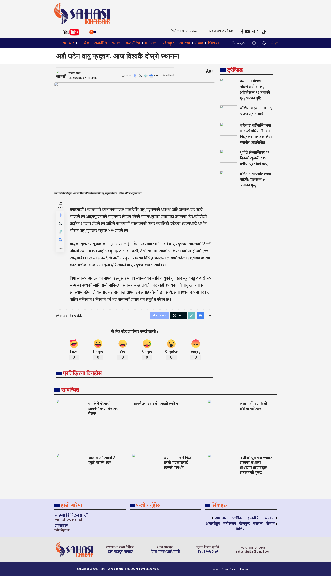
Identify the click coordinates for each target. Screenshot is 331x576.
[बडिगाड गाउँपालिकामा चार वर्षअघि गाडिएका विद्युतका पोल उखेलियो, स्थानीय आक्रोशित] (228, 129)
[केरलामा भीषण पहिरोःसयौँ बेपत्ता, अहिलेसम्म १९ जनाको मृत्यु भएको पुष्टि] (228, 84)
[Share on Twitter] (140, 75)
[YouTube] (247, 31)
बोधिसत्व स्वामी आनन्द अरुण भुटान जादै (256, 111)
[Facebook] (242, 31)
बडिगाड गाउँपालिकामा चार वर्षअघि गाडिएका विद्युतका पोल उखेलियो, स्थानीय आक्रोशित (256, 134)
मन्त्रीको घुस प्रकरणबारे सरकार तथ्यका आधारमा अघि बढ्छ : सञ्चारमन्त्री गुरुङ (256, 465)
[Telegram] (253, 31)
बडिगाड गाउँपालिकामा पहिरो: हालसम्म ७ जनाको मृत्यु (255, 179)
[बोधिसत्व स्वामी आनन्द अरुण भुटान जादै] (228, 111)
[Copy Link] (145, 75)
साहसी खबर (74, 73)
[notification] (264, 43)
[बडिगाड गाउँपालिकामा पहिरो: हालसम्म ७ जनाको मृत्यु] (228, 177)
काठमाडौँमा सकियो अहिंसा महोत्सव (253, 406)
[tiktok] (264, 32)
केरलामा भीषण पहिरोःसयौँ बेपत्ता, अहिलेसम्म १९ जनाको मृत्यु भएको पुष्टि (255, 89)
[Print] (150, 75)
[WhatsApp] (258, 31)
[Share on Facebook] (134, 75)
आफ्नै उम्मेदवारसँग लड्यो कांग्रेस (156, 404)
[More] (156, 75)
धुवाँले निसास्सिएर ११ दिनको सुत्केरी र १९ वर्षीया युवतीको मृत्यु (255, 158)
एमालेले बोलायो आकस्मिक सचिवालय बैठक (103, 409)
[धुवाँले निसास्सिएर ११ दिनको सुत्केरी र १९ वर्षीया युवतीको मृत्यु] (228, 156)
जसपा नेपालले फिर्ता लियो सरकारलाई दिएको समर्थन (178, 463)
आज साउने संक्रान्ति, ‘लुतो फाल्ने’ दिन (102, 460)
